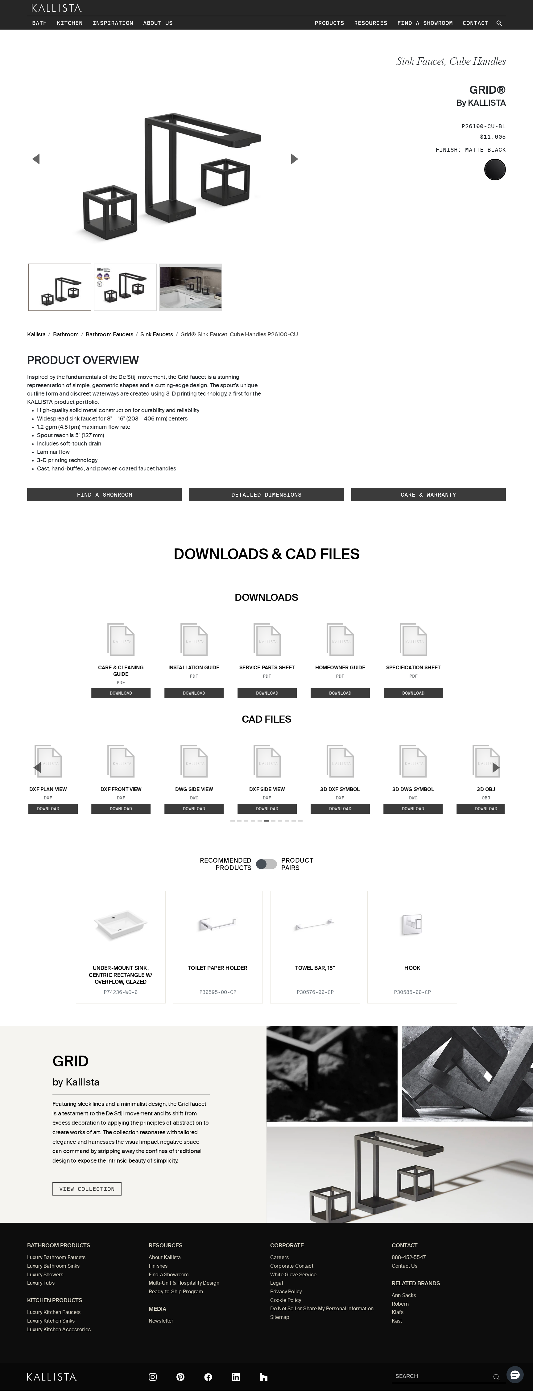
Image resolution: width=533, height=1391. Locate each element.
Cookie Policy (285, 1300)
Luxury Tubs (41, 1283)
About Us (158, 23)
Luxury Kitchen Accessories (59, 1329)
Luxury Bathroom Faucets (56, 1257)
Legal (276, 1283)
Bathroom (66, 335)
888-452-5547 (409, 1257)
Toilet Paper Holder (217, 968)
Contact (476, 23)
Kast (397, 1321)
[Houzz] (264, 1377)
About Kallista (165, 1257)
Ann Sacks (404, 1295)
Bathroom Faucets (109, 335)
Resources (370, 23)
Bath (39, 23)
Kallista (36, 335)
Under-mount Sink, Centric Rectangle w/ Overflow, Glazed (120, 975)
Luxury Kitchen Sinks (51, 1321)
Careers (279, 1257)
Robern (400, 1304)
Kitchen (70, 23)
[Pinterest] (180, 1377)
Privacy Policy (286, 1292)
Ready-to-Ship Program (176, 1292)
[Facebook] (208, 1377)
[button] (515, 1374)
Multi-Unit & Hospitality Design (184, 1283)
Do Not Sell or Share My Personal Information (322, 1309)
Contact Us (405, 1266)
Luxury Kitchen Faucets (54, 1312)
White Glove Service (293, 1275)
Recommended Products (226, 864)
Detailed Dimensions (266, 494)
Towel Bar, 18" (315, 968)
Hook (412, 968)
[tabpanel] (266, 943)
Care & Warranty (428, 494)
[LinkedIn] (236, 1377)
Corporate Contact (291, 1266)
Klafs (397, 1312)
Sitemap (279, 1317)
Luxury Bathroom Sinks (53, 1266)
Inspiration (113, 23)
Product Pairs (297, 864)
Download (121, 693)
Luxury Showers (45, 1275)
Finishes (158, 1266)
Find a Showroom (425, 23)
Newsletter (161, 1321)
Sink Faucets (156, 335)
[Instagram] (153, 1377)
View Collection (87, 1189)
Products (329, 23)
